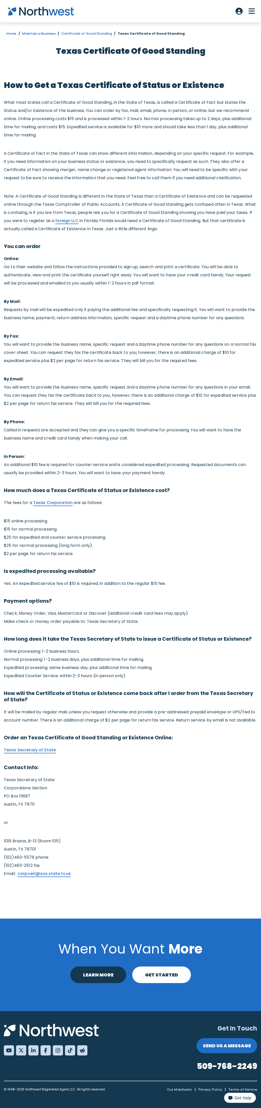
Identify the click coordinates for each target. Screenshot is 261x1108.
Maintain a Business (39, 33)
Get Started (161, 975)
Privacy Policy (210, 1089)
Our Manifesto (179, 1089)
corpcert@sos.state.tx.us (44, 874)
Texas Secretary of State (30, 750)
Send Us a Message (227, 1045)
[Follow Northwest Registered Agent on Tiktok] (70, 1050)
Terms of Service (242, 1089)
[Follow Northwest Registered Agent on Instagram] (58, 1050)
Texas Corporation (53, 503)
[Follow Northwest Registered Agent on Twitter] (21, 1050)
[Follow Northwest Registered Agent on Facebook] (46, 1050)
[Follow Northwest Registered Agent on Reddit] (82, 1050)
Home (11, 33)
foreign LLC (66, 221)
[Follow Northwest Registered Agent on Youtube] (9, 1050)
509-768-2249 (227, 1066)
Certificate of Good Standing (86, 33)
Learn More (98, 975)
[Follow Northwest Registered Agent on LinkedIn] (33, 1050)
